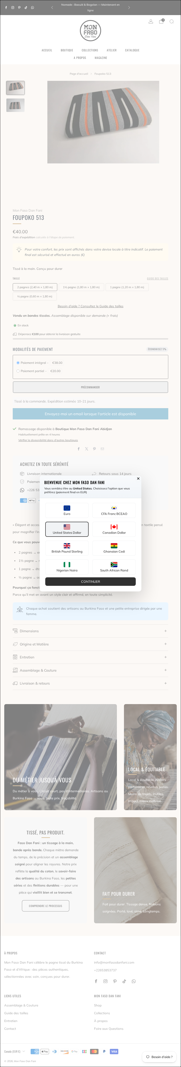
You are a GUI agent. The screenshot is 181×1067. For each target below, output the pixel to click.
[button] (67, 510)
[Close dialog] (138, 478)
